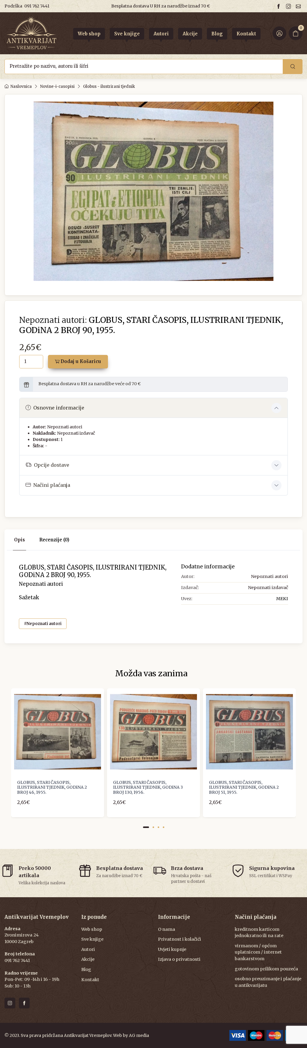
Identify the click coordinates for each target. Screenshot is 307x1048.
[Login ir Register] (279, 33)
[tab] (54, 540)
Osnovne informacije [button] (58, 408)
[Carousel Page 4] (163, 827)
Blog (86, 969)
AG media (139, 1035)
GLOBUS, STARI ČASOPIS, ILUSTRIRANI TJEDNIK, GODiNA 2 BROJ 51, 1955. (244, 787)
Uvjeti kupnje (172, 949)
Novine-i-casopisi (57, 86)
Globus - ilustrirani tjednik (109, 86)
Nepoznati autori (64, 427)
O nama (166, 929)
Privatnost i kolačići (179, 939)
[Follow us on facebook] (279, 6)
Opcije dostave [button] (51, 465)
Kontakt (90, 979)
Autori (88, 949)
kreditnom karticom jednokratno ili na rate (259, 933)
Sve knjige (92, 939)
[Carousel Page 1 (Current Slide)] (146, 827)
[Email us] (299, 6)
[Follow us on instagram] (289, 6)
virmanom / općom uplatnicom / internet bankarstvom (258, 952)
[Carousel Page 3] (158, 827)
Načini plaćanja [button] (51, 485)
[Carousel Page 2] (153, 827)
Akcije (87, 959)
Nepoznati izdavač (76, 433)
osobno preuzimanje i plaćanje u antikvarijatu (268, 982)
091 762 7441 (36, 6)
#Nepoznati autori (42, 623)
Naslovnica (21, 86)
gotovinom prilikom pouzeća (266, 969)
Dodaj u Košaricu (80, 361)
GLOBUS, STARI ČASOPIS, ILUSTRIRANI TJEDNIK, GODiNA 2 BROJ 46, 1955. (52, 787)
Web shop (91, 929)
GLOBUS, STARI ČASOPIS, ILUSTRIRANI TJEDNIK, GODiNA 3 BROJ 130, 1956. (148, 787)
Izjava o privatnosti (179, 959)
